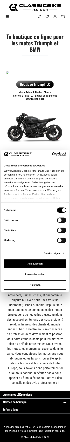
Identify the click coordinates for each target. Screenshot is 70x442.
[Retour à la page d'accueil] (35, 7)
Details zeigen (52, 253)
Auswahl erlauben (35, 274)
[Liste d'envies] (47, 16)
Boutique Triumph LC (35, 84)
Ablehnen (35, 284)
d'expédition (57, 427)
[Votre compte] (55, 16)
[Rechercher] (39, 16)
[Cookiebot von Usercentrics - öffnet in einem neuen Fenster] (52, 154)
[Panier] (63, 16)
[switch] (61, 220)
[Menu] (7, 16)
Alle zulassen (35, 263)
